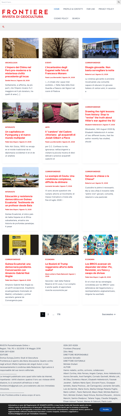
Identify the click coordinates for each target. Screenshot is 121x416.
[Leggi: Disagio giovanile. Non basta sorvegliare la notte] (100, 48)
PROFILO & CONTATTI (73, 9)
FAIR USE (91, 9)
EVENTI (48, 63)
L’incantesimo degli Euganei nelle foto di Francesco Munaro (56, 70)
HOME (57, 9)
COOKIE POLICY (61, 18)
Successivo (109, 314)
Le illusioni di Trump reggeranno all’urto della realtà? (59, 266)
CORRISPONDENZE (92, 63)
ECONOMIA (49, 259)
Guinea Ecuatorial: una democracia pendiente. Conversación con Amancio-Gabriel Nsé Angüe (18, 270)
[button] (3, 26)
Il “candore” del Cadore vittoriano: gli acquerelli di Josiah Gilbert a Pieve (60, 134)
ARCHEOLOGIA (11, 63)
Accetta (106, 409)
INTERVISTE (10, 127)
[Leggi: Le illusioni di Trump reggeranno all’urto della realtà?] (60, 244)
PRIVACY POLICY (106, 9)
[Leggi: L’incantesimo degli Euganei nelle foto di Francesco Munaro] (60, 48)
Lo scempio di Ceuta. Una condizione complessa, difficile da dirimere (59, 179)
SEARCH (76, 18)
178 (58, 314)
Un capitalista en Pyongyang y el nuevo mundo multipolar (17, 134)
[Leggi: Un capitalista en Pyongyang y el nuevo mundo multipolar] (20, 112)
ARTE (47, 127)
